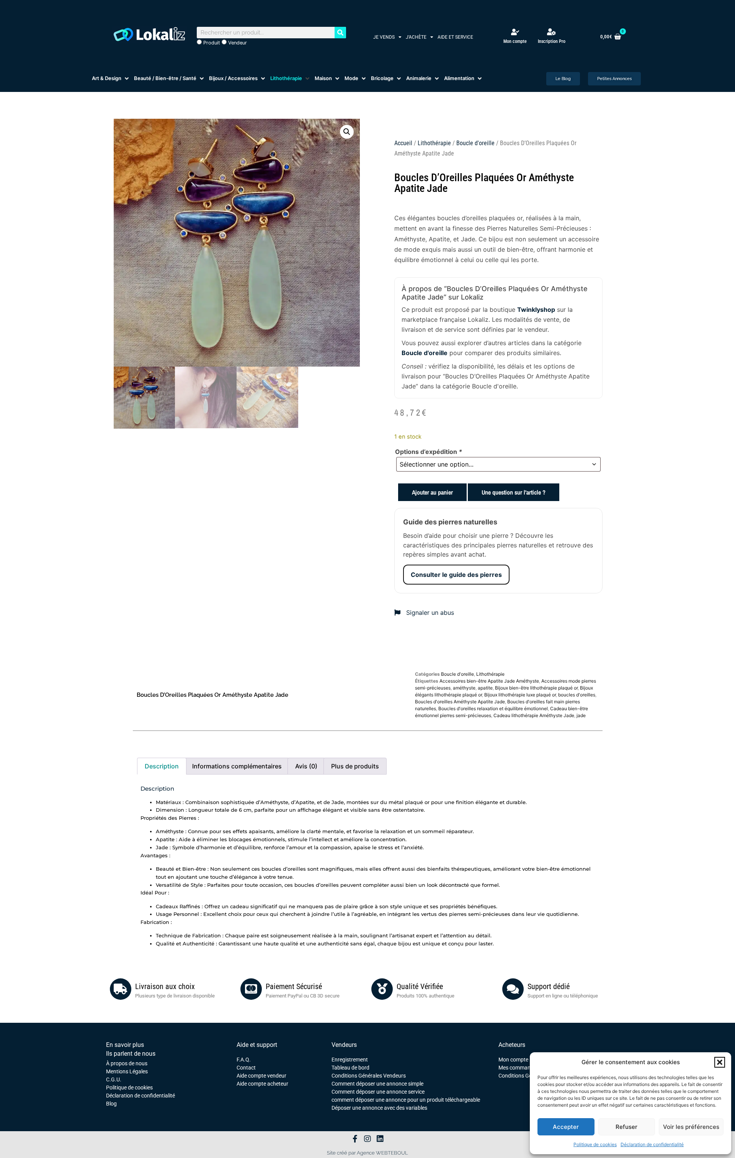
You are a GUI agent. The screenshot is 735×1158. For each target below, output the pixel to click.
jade (581, 715)
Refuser (626, 1126)
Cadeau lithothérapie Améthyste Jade (533, 715)
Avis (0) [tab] (306, 766)
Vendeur (237, 43)
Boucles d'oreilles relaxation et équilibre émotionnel (493, 708)
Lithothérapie (434, 143)
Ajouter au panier (432, 492)
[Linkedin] (380, 1139)
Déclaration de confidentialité (652, 1144)
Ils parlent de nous (130, 1053)
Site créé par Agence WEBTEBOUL (367, 1153)
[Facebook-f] (355, 1139)
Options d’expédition (428, 452)
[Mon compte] (515, 32)
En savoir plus (125, 1044)
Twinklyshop (536, 309)
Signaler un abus (429, 612)
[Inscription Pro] (551, 31)
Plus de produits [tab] (355, 766)
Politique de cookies (595, 1144)
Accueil (403, 143)
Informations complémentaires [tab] (237, 766)
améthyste (464, 688)
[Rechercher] (340, 32)
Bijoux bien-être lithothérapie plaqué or (536, 688)
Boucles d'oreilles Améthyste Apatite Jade (460, 701)
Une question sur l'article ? (514, 492)
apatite (485, 688)
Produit (211, 43)
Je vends (384, 37)
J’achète (416, 37)
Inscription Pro (551, 41)
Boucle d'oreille (475, 143)
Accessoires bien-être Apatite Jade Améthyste (489, 681)
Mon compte (515, 41)
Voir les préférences (691, 1126)
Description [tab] (162, 766)
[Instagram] (367, 1139)
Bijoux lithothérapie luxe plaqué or (520, 695)
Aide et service (455, 37)
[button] (720, 1062)
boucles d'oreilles (576, 695)
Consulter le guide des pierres (456, 574)
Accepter (566, 1126)
